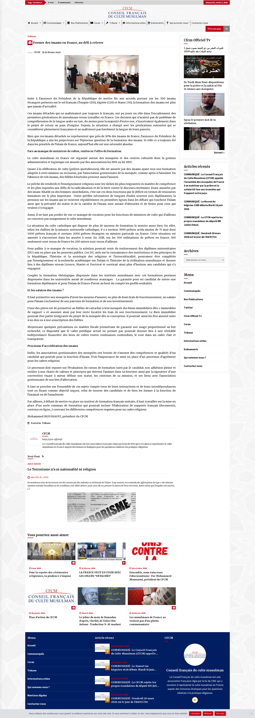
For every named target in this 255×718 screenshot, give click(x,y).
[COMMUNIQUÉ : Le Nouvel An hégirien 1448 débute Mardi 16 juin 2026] (102, 665)
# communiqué (64, 2)
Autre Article (34, 463)
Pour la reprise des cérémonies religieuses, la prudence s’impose (50, 574)
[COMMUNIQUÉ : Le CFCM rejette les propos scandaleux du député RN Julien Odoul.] (102, 681)
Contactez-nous (200, 22)
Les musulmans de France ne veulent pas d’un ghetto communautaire (147, 621)
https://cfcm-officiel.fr (52, 439)
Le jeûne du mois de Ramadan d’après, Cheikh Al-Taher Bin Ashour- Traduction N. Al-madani (100, 621)
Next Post (33, 456)
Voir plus (220, 713)
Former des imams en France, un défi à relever (68, 42)
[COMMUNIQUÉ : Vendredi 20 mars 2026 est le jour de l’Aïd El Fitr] (102, 697)
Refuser (208, 713)
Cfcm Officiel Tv (193, 316)
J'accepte (195, 713)
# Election (79, 2)
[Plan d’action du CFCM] (51, 598)
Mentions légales (37, 695)
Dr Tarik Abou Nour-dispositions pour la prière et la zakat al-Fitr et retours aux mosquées (204, 85)
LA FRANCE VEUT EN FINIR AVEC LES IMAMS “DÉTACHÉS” (100, 574)
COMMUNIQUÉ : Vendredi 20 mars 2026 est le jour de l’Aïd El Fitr (132, 700)
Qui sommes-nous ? (179, 22)
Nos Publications (79, 22)
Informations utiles (136, 22)
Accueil (34, 22)
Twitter (188, 307)
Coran (97, 22)
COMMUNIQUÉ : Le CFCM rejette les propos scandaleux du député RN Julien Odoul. (203, 221)
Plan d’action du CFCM (43, 617)
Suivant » (219, 152)
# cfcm (51, 2)
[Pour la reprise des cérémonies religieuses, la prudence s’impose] (51, 553)
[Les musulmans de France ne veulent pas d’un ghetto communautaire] (152, 598)
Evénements (157, 22)
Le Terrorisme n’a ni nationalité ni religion (61, 469)
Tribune (113, 22)
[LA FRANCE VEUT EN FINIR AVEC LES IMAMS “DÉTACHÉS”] (102, 553)
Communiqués (54, 22)
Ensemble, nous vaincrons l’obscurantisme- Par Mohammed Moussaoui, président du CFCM (150, 576)
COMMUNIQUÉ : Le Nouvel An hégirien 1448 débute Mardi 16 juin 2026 (203, 205)
